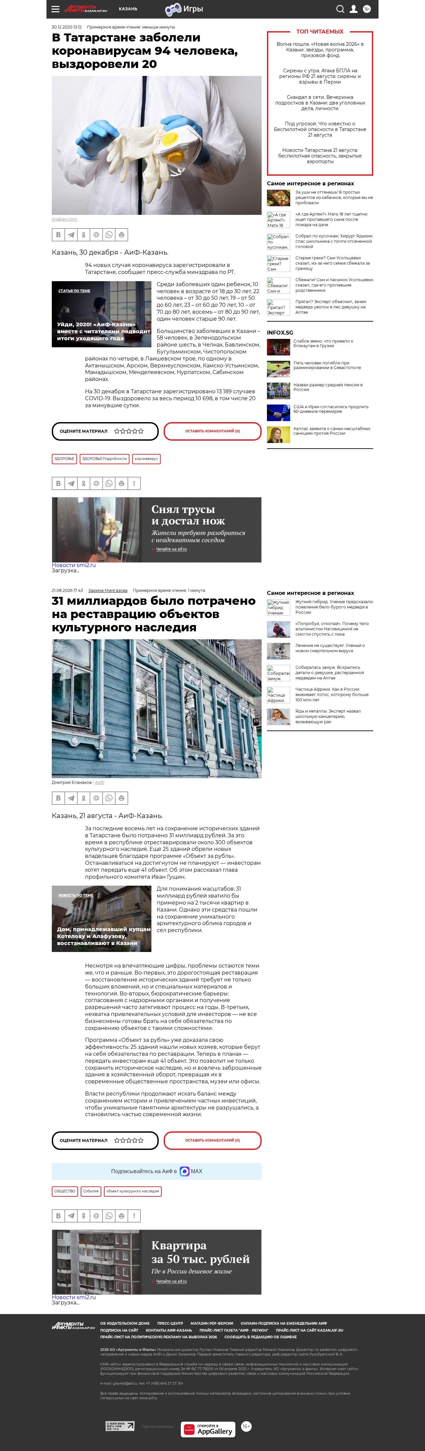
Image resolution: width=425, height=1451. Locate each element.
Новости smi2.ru (74, 565)
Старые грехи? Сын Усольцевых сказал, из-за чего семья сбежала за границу (333, 263)
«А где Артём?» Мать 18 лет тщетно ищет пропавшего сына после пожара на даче (332, 219)
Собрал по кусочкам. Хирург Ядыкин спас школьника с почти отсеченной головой (334, 241)
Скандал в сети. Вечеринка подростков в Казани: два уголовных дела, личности (320, 103)
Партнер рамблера (157, 1426)
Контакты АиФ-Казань (169, 1330)
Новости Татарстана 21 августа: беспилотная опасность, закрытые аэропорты (320, 156)
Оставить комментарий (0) (212, 431)
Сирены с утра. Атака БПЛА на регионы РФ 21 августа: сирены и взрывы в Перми (320, 76)
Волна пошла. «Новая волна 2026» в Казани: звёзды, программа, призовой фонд (320, 49)
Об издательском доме (125, 1323)
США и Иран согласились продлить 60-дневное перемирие (331, 409)
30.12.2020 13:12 (67, 27)
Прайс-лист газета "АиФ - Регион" (234, 1330)
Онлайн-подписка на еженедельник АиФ (284, 1323)
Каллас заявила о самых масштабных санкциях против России (332, 431)
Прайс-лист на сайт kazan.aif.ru (309, 1330)
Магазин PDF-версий (212, 1323)
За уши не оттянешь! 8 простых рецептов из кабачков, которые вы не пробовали (334, 197)
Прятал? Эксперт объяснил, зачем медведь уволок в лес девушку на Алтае (331, 307)
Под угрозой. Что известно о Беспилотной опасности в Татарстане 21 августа (320, 129)
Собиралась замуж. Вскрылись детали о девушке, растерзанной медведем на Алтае (330, 672)
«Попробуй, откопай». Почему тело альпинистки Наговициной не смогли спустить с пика (332, 629)
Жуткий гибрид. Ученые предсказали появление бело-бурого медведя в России (334, 607)
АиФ (99, 782)
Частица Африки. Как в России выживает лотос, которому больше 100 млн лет (332, 694)
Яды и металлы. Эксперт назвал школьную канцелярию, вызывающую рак (328, 716)
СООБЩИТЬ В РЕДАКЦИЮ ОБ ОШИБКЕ (260, 1337)
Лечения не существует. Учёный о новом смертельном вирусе (330, 648)
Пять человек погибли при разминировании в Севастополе (327, 365)
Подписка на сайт (119, 1330)
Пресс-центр (170, 1323)
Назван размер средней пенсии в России (328, 387)
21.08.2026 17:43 (67, 590)
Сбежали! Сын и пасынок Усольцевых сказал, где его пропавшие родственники (334, 285)
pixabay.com (64, 219)
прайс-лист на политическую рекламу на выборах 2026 (158, 1337)
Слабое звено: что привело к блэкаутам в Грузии (323, 343)
